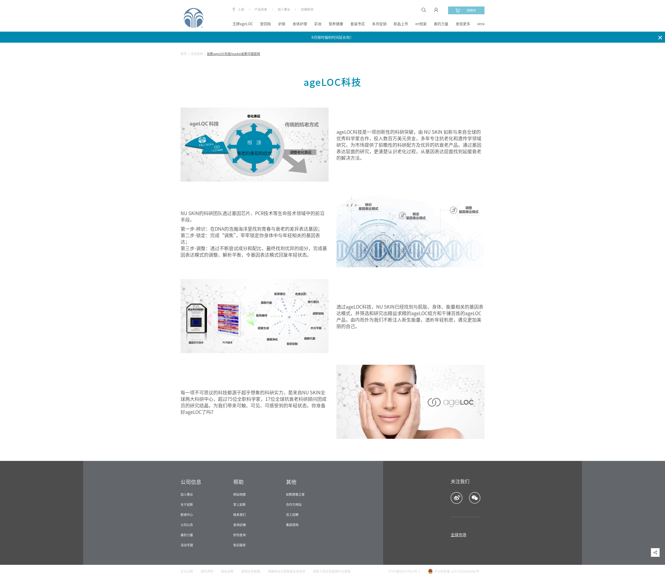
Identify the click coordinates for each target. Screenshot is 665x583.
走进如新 (197, 53)
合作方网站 (294, 504)
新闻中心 (187, 514)
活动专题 (187, 545)
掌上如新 (239, 504)
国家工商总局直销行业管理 (331, 571)
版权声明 (207, 571)
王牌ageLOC (242, 24)
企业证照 (187, 571)
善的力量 (441, 24)
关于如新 (187, 504)
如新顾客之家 (295, 494)
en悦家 (421, 24)
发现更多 (463, 24)
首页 (184, 53)
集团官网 (292, 524)
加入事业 (284, 9)
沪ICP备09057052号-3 (404, 571)
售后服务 (239, 545)
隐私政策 (227, 571)
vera (480, 24)
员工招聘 (292, 514)
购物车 (471, 10)
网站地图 (239, 494)
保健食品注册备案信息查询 (286, 571)
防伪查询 (239, 534)
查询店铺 (239, 524)
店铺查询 (307, 9)
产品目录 (261, 9)
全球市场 (458, 535)
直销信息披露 (250, 571)
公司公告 (187, 524)
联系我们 (239, 514)
